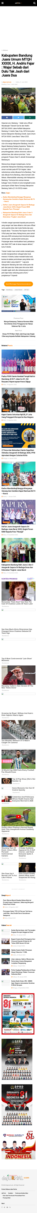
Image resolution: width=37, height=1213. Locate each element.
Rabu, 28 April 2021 (10, 918)
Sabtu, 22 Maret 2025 (18, 955)
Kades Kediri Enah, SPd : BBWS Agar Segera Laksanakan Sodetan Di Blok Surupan (23, 983)
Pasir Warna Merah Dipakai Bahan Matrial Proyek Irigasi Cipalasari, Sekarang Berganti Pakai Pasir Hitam (18, 902)
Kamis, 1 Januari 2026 (9, 496)
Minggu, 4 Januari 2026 (10, 458)
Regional (6, 522)
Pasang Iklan (6, 1198)
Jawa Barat (18, 290)
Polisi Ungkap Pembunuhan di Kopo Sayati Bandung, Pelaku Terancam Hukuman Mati (23, 972)
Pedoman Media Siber (21, 1193)
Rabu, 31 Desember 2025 (10, 535)
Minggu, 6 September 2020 (20, 988)
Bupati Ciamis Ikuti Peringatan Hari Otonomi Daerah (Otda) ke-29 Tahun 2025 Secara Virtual (23, 941)
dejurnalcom (7, 82)
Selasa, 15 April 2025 (18, 966)
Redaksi (10, 1193)
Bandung (9, 290)
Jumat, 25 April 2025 (18, 946)
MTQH (27, 290)
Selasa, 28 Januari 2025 (19, 977)
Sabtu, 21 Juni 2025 (21, 82)
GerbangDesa (8, 446)
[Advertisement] (18, 28)
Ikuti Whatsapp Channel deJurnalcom (18, 284)
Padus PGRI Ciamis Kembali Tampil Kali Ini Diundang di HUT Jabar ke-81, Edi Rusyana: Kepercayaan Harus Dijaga (18, 379)
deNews (5, 50)
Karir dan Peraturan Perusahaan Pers (14, 1195)
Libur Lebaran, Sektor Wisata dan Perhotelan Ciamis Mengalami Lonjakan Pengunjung (22, 961)
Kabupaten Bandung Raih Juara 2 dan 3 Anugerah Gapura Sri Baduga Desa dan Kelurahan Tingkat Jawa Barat (17, 215)
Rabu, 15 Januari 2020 (19, 935)
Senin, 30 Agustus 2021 (11, 907)
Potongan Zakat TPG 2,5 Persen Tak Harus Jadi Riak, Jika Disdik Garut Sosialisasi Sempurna (17, 913)
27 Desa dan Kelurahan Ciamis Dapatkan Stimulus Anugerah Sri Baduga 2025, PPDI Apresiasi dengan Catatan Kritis (18, 452)
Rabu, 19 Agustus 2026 (10, 384)
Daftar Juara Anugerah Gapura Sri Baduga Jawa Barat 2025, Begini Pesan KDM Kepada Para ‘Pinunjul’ (19, 207)
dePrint (4, 1193)
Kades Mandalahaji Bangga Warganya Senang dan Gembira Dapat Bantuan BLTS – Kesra (19, 199)
